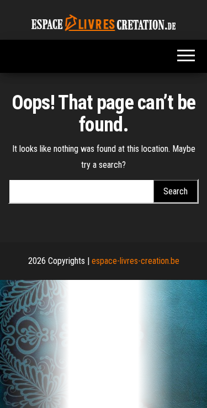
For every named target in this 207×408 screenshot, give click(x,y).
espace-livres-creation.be (135, 261)
